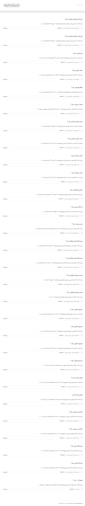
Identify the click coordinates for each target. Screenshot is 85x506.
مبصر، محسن (69, 233)
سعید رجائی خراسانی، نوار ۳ (75, 121)
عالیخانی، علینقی (71, 199)
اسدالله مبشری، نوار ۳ (77, 207)
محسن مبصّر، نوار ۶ (77, 224)
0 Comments (59, 28)
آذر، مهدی (77, 489)
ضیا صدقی (68, 28)
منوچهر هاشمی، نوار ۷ (76, 326)
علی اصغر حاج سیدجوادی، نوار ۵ (74, 19)
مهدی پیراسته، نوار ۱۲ (77, 378)
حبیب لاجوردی (72, 62)
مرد (63, 28)
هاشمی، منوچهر (67, 318)
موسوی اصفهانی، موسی (67, 284)
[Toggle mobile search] (78, 5)
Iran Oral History (78, 503)
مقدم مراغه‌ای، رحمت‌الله (67, 250)
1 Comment (61, 130)
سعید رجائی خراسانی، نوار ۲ (75, 138)
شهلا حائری (77, 284)
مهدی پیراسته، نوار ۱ (77, 395)
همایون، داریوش (68, 369)
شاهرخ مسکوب (76, 318)
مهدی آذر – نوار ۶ (78, 480)
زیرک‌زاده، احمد (71, 164)
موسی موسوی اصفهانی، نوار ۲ (74, 292)
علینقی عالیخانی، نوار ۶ (76, 190)
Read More (5, 28)
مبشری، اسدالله (68, 216)
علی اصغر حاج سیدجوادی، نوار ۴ (74, 36)
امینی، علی (77, 62)
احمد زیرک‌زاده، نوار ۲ (77, 156)
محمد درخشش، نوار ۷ (76, 104)
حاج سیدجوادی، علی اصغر (75, 28)
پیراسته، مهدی (76, 386)
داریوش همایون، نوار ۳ (76, 360)
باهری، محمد (77, 79)
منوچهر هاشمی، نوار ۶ (76, 343)
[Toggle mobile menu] (82, 5)
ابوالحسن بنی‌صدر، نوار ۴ (76, 429)
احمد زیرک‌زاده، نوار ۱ (77, 173)
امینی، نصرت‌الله (76, 455)
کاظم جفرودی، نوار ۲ (77, 87)
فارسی (65, 28)
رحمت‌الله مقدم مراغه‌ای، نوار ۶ (74, 241)
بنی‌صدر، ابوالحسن (76, 421)
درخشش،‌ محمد (76, 113)
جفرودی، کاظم (76, 96)
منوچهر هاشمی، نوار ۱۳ (76, 309)
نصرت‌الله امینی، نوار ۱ (76, 463)
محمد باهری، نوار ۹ (77, 70)
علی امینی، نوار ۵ (78, 53)
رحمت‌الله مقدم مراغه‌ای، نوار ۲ (74, 258)
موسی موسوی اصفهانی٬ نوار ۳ (74, 275)
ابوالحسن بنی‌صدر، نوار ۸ (76, 412)
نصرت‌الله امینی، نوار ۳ (76, 446)
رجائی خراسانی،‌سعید (75, 130)
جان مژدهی (77, 369)
